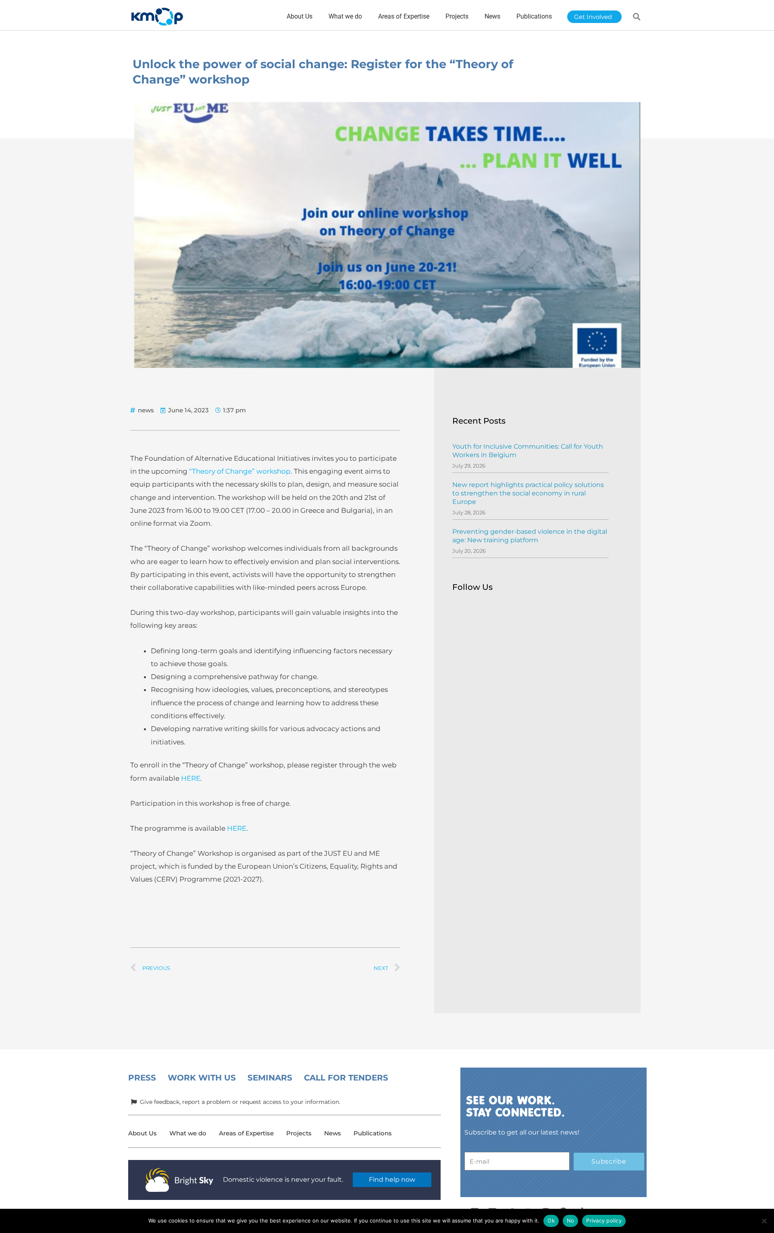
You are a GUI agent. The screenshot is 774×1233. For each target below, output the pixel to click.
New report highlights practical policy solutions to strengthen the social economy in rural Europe (528, 493)
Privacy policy (604, 1220)
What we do (187, 1133)
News (332, 1133)
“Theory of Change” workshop (240, 471)
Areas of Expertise (246, 1133)
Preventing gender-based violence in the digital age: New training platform (529, 536)
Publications (373, 1133)
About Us (142, 1133)
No (570, 1220)
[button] (637, 16)
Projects (299, 1133)
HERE (190, 778)
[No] (764, 1221)
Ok (551, 1220)
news (146, 410)
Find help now (392, 1179)
